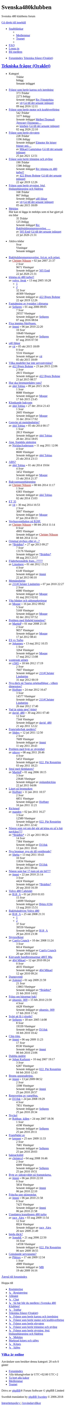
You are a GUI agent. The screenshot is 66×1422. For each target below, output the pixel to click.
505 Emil (25, 231)
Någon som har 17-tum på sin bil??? (30, 871)
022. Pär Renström (50, 762)
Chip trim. (15, 1036)
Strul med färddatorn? (21, 768)
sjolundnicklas (47, 782)
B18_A (16, 894)
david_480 (18, 712)
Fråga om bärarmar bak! (23, 996)
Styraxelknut (16, 937)
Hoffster (17, 689)
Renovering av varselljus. (23, 1095)
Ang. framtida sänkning (22, 442)
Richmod (14, 808)
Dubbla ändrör (17, 1056)
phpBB (16, 1390)
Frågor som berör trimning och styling (31, 159)
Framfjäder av (17, 1135)
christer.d (17, 1158)
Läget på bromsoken (20, 788)
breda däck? (16, 1234)
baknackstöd (16, 1155)
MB (41, 1267)
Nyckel (13, 1115)
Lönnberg (18, 564)
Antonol (17, 980)
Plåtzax (16, 1257)
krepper (16, 1138)
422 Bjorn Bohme (30, 175)
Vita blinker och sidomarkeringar (28, 600)
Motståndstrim (17, 580)
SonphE (17, 1237)
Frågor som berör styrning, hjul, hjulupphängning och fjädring (27, 187)
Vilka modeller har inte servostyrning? (31, 362)
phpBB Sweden (37, 1396)
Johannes (17, 643)
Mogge (43, 395)
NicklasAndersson (23, 445)
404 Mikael (18, 960)
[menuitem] (23, 35)
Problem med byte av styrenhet (27, 749)
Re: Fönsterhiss (45, 99)
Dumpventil (16, 976)
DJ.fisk (43, 844)
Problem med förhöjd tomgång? (27, 620)
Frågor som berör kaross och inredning (31, 89)
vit (21, 103)
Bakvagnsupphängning (22, 481)
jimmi (15, 326)
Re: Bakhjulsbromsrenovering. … (33, 226)
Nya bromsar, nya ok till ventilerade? (30, 851)
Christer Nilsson (21, 260)
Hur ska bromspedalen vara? (25, 382)
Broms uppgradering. (21, 1075)
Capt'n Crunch (20, 940)
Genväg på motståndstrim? (24, 422)
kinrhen (24, 126)
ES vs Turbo (16, 640)
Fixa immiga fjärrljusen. (22, 323)
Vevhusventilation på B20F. (25, 521)
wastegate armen (18, 659)
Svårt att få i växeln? (20, 1016)
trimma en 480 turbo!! (21, 277)
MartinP (16, 623)
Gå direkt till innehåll (13, 22)
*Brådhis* (18, 544)
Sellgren (17, 306)
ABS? (12, 461)
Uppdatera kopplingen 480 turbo (28, 1214)
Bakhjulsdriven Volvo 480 (24, 910)
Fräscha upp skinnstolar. (23, 1194)
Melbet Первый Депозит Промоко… (35, 121)
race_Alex (18, 1217)
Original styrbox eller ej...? (24, 541)
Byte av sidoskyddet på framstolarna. (30, 1174)
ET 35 (12, 501)
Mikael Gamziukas (30, 149)
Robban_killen (20, 1118)
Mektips (13, 208)
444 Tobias (18, 386)
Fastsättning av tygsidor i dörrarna (28, 303)
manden (16, 811)
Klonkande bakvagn (20, 402)
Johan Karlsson (21, 1059)
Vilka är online (12, 1354)
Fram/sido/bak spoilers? (22, 729)
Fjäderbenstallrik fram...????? (26, 560)
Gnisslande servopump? (22, 1254)
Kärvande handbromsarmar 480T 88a (30, 957)
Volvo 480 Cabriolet (20, 891)
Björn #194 (45, 904)
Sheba (15, 854)
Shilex (16, 732)
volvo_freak (19, 280)
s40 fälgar (41, 198)
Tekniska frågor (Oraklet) (25, 65)
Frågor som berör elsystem (24, 132)
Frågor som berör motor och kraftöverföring (34, 109)
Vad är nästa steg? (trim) (23, 709)
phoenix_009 (19, 999)
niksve (16, 752)
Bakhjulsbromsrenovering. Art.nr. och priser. (34, 257)
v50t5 (15, 663)
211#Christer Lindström (26, 584)
